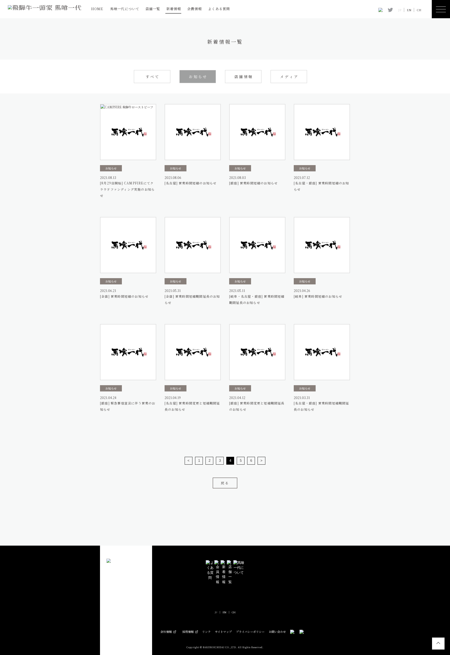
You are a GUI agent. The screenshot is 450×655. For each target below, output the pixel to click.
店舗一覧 (153, 8)
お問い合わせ (277, 631)
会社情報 (166, 631)
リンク (206, 631)
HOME (97, 8)
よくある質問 (219, 8)
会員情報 (194, 8)
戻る (225, 483)
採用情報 (188, 631)
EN (409, 10)
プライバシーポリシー (250, 631)
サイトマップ (223, 631)
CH (419, 10)
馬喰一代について (124, 8)
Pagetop (438, 643)
